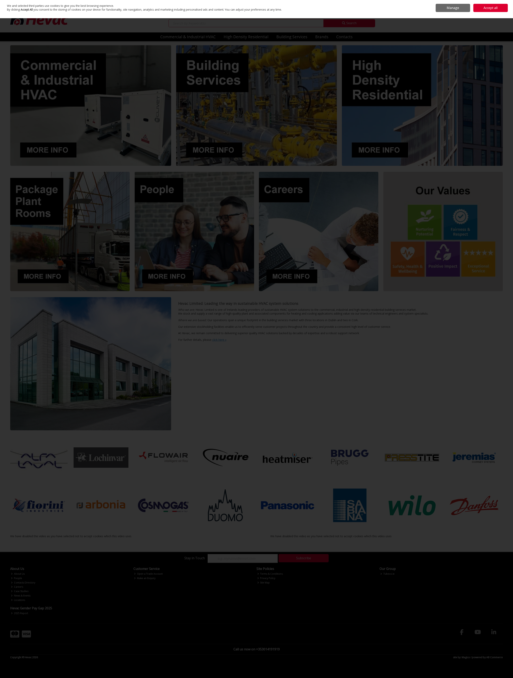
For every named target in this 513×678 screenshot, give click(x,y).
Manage (453, 8)
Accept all (491, 8)
